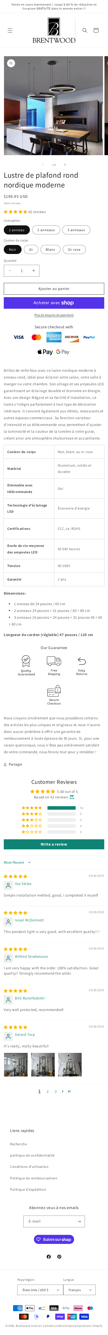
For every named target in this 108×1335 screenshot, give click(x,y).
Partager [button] (16, 764)
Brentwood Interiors (29, 1325)
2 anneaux (46, 230)
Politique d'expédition (28, 1189)
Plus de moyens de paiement (54, 315)
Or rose (74, 249)
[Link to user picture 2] (43, 1065)
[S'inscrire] (79, 1221)
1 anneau (17, 230)
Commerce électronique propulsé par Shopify (72, 1325)
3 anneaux (76, 230)
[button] (10, 30)
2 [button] (48, 1091)
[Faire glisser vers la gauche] (42, 164)
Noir (12, 249)
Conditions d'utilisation (29, 1166)
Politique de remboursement (34, 1178)
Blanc (50, 249)
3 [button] (56, 1091)
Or (31, 249)
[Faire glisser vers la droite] (65, 164)
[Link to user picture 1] (16, 1065)
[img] (15, 876)
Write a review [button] (54, 844)
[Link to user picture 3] (70, 1065)
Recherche (18, 1144)
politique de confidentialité (32, 1155)
